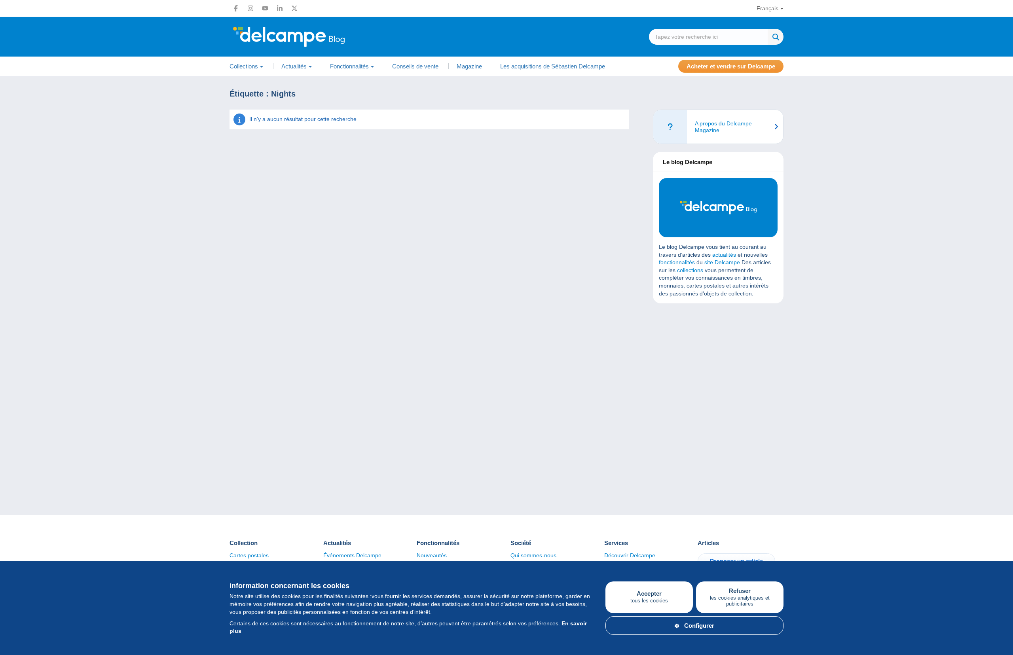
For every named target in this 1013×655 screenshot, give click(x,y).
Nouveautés (432, 555)
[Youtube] (265, 8)
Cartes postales (249, 555)
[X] (294, 8)
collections (690, 270)
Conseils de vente (415, 66)
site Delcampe (722, 262)
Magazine (469, 66)
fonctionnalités (677, 262)
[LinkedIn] (279, 8)
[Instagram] (250, 8)
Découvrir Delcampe (629, 555)
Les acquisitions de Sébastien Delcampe (552, 66)
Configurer (699, 625)
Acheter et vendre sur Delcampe (731, 66)
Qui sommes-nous (533, 555)
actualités (724, 255)
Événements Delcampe (352, 555)
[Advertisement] (718, 366)
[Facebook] (236, 8)
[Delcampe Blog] (307, 37)
